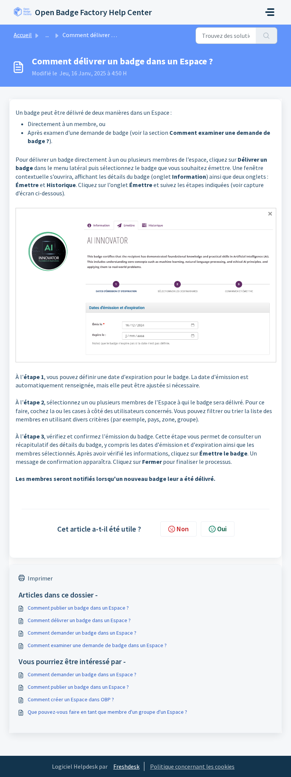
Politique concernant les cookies (192, 766)
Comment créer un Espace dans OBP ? (71, 699)
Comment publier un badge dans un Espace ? (78, 607)
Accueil (23, 35)
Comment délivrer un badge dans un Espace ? (79, 620)
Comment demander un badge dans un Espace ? (82, 632)
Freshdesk (126, 766)
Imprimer (40, 578)
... (47, 35)
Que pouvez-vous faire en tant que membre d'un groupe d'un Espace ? (107, 711)
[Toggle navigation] (269, 12)
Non (183, 528)
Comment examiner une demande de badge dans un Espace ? (97, 645)
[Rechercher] (266, 35)
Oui (222, 528)
